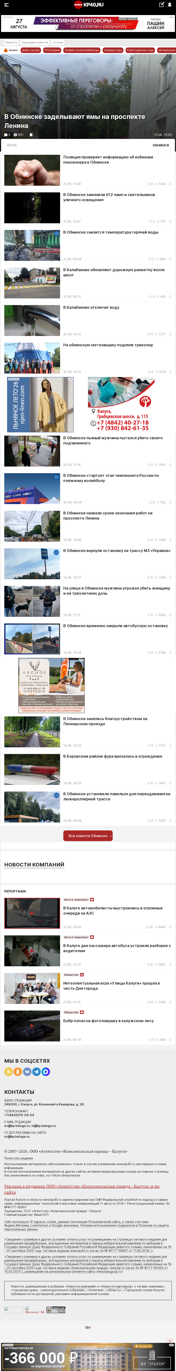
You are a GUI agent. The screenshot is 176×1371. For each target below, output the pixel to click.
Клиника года (113, 50)
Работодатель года (140, 50)
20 (151, 927)
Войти (169, 5)
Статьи (58, 42)
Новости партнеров (117, 1286)
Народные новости (35, 42)
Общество (71, 974)
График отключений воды (82, 50)
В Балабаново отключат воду (91, 307)
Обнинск (161, 145)
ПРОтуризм (52, 50)
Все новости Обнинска (88, 836)
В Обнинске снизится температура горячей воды (110, 232)
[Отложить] (31, 135)
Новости (11, 42)
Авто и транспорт (76, 899)
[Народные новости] (161, 4)
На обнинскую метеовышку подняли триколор (108, 345)
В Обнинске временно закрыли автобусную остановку (115, 625)
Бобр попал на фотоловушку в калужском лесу (108, 1020)
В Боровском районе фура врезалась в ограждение (112, 756)
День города (30, 50)
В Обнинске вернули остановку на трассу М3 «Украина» (117, 550)
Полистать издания (18, 1158)
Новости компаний (34, 865)
